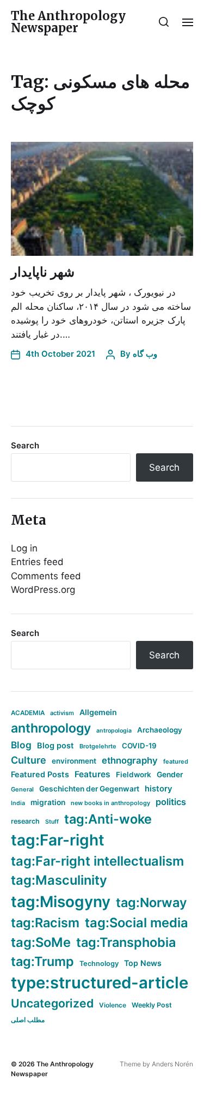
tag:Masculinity (59, 880)
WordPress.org (43, 589)
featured (175, 761)
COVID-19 (139, 745)
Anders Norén (172, 1064)
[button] (164, 22)
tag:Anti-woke (108, 819)
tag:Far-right (57, 840)
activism (62, 713)
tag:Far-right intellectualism (97, 861)
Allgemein (98, 712)
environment (74, 761)
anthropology (51, 728)
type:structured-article (99, 982)
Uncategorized (52, 1003)
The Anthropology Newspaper (68, 22)
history (158, 789)
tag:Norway (151, 902)
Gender (170, 774)
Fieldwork (133, 774)
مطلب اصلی (28, 1020)
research (25, 821)
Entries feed (37, 561)
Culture (28, 760)
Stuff (52, 821)
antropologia (114, 730)
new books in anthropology (110, 803)
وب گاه (145, 354)
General (22, 789)
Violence (112, 1005)
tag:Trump (42, 961)
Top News (143, 963)
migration (47, 802)
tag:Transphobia (126, 942)
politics (171, 801)
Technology (99, 963)
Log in (24, 548)
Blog (21, 745)
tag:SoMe (41, 942)
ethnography (130, 760)
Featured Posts (40, 774)
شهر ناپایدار (43, 271)
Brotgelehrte (97, 746)
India (18, 803)
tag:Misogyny (60, 901)
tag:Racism (45, 923)
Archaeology (159, 729)
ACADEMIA (28, 713)
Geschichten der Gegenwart (89, 788)
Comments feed (46, 576)
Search (25, 445)
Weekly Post (152, 1005)
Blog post (55, 745)
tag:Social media (136, 923)
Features (92, 774)
